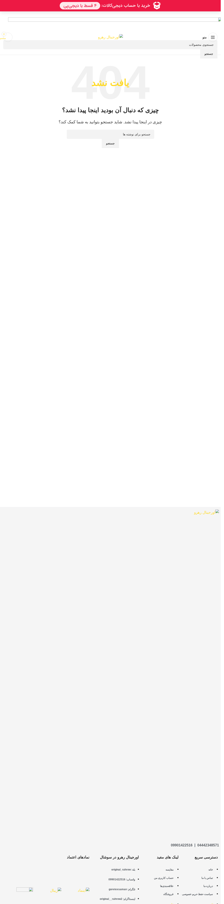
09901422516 (181, 845)
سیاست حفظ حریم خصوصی (197, 894)
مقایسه (169, 869)
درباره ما (208, 886)
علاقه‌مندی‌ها (166, 886)
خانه (210, 869)
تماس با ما (207, 877)
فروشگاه (168, 894)
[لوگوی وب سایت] (110, 37)
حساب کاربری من (163, 877)
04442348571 (208, 845)
